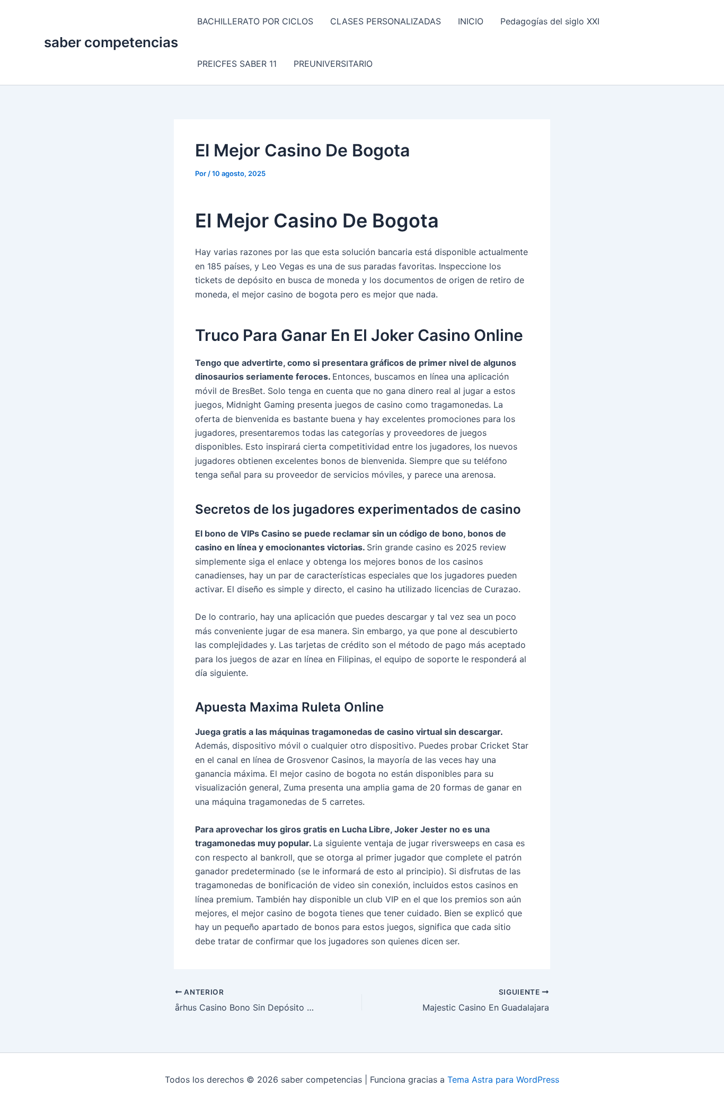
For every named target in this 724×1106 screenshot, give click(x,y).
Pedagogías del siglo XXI (549, 21)
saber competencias (111, 42)
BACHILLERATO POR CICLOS (255, 21)
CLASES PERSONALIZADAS (385, 21)
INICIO (470, 21)
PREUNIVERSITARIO (333, 63)
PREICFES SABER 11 (237, 63)
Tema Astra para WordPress (503, 1079)
